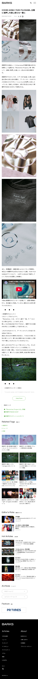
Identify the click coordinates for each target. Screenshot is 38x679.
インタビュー (5, 646)
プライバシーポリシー (26, 646)
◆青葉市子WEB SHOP (11, 412)
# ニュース (5, 428)
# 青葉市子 (5, 425)
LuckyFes (4, 660)
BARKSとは (24, 636)
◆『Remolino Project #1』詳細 (14, 409)
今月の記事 (5, 636)
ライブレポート (6, 650)
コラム (3, 653)
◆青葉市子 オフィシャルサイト (14, 416)
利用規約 (23, 643)
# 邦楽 (3, 431)
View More (19, 398)
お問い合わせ (24, 639)
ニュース (4, 639)
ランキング (5, 643)
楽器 (3, 656)
